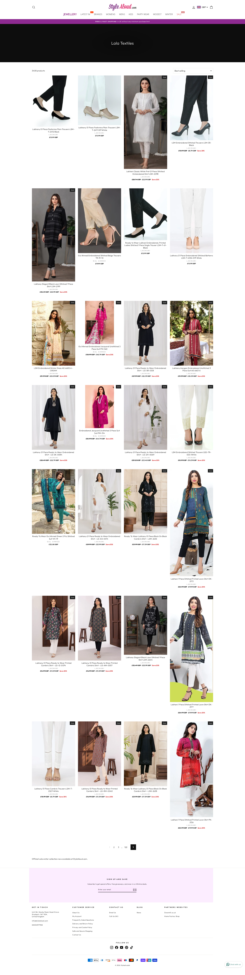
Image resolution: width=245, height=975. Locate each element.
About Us (75, 913)
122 (125, 847)
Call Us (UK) (113, 916)
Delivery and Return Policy (82, 924)
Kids (131, 14)
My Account (77, 916)
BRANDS (98, 14)
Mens (122, 14)
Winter (169, 14)
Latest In (86, 14)
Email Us (112, 913)
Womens (110, 14)
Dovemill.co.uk (170, 913)
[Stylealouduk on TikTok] (131, 947)
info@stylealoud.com (40, 921)
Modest (157, 14)
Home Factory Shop (171, 916)
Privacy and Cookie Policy (82, 927)
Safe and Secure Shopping (82, 931)
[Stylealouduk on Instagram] (111, 947)
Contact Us (76, 935)
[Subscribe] (134, 889)
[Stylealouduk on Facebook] (116, 947)
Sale (180, 14)
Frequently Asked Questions (83, 920)
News (139, 913)
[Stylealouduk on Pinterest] (126, 947)
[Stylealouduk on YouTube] (121, 947)
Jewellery (70, 14)
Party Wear (143, 14)
